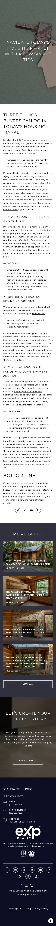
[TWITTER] (32, 870)
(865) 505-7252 (15, 813)
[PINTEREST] (28, 876)
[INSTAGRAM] (15, 870)
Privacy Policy (40, 908)
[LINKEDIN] (23, 870)
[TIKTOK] (48, 870)
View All (28, 684)
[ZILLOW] (36, 876)
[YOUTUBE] (40, 870)
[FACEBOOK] (7, 870)
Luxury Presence (28, 894)
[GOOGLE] (19, 876)
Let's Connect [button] (28, 760)
